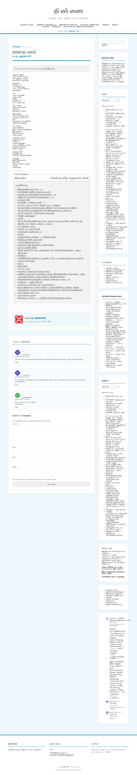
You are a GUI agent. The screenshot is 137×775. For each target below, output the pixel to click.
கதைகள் (105, 25)
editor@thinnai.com (106, 67)
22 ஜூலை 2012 (49, 68)
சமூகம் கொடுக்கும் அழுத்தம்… (112, 323)
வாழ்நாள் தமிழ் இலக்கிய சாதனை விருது (36, 245)
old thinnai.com (115, 76)
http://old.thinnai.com (107, 569)
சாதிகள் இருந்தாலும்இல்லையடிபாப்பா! (116, 303)
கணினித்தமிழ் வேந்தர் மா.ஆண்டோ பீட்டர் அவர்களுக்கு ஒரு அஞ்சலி (50, 258)
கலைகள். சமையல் (112, 277)
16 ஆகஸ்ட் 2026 (73, 31)
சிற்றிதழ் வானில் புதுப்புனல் (30, 240)
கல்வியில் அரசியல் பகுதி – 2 (31, 202)
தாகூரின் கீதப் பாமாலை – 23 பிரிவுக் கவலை (37, 237)
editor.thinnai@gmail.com (114, 69)
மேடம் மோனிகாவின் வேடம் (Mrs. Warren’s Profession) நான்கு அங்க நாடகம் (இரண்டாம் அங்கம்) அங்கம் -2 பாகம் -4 (50, 222)
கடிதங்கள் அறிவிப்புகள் (89, 25)
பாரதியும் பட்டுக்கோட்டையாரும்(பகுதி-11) (36, 285)
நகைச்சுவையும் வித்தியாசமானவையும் (78, 27)
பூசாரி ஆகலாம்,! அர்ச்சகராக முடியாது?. (36, 213)
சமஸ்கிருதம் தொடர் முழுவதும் (113, 577)
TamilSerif (109, 574)
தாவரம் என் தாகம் (26, 261)
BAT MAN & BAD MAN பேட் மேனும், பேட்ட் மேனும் (38, 205)
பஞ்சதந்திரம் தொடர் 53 (28, 293)
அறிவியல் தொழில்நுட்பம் (47, 25)
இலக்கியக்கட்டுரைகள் (68, 25)
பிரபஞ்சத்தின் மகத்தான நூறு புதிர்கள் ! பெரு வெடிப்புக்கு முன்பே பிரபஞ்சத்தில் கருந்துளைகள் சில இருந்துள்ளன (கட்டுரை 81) (47, 209)
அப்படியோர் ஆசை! (27, 295)
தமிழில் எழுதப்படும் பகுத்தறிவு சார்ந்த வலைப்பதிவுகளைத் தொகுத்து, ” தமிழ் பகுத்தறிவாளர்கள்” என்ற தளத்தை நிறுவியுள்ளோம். (51, 275)
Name (14, 447)
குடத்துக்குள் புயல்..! (27, 226)
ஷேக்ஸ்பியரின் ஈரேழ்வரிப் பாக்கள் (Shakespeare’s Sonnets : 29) (44, 279)
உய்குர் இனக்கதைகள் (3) (29, 242)
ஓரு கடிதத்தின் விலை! (27, 248)
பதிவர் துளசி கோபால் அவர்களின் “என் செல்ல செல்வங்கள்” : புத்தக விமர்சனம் (115, 183)
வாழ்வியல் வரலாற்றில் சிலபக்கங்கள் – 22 (37, 194)
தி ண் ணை (68, 10)
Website (14, 467)
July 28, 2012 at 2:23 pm (22, 399)
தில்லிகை (22, 255)
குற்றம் (20, 234)
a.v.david (24, 354)
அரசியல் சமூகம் (26, 25)
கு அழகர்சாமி (23, 56)
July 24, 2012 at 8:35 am (22, 377)
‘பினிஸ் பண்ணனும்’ (26, 216)
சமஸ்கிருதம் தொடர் (58, 753)
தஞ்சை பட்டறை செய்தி (29, 229)
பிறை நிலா (20, 178)
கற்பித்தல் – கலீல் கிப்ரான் (30, 282)
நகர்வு (20, 263)
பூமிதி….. (21, 218)
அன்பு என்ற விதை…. (113, 360)
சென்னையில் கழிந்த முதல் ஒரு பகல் (34, 192)
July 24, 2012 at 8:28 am (22, 356)
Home (51, 749)
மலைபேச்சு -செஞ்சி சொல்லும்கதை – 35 (36, 197)
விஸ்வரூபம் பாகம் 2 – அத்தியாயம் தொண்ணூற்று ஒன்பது (44, 298)
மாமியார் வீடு (24, 200)
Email (14, 457)
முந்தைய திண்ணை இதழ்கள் (62, 755)
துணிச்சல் (109, 345)
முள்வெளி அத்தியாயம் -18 (30, 232)
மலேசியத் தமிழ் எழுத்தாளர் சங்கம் (69, 178)
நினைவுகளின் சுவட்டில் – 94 (30, 189)
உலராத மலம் (110, 202)
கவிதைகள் (56, 27)
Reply (16, 362)
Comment (15, 424)
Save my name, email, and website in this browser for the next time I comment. (34, 479)
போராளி (119, 347)
